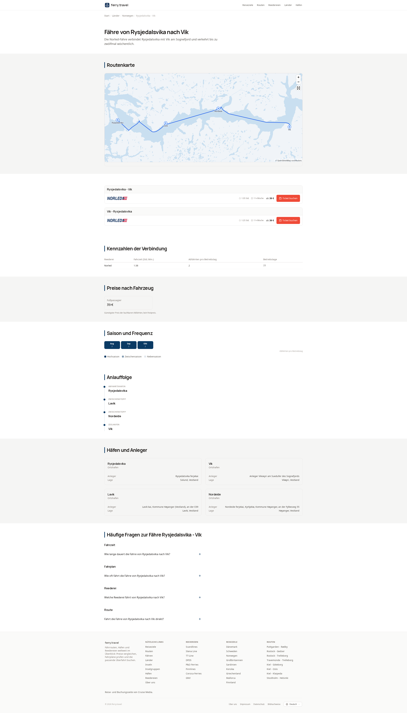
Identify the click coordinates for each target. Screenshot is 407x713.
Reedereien (274, 5)
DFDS (188, 660)
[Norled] (121, 198)
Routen (261, 5)
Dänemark (231, 646)
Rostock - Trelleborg (277, 655)
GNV (188, 677)
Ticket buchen (290, 198)
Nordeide (215, 494)
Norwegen (127, 15)
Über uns (150, 682)
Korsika (230, 669)
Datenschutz (259, 704)
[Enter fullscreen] (298, 88)
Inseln (148, 664)
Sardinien (231, 664)
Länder (288, 5)
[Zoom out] (298, 82)
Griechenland (233, 673)
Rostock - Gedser (276, 651)
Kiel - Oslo (272, 669)
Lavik (111, 494)
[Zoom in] (298, 77)
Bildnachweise (274, 704)
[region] (203, 117)
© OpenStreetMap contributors (288, 160)
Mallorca (230, 677)
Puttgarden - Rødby (277, 646)
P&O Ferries (192, 664)
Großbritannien (234, 660)
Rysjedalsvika (116, 464)
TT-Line (189, 655)
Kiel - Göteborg (275, 664)
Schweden (231, 651)
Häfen (299, 5)
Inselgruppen (152, 669)
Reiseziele (247, 5)
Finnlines (191, 669)
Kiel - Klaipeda (274, 673)
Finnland (231, 682)
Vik (210, 464)
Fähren (149, 655)
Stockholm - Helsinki (277, 677)
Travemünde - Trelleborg (280, 660)
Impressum (245, 704)
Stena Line (191, 651)
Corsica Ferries (194, 673)
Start (106, 15)
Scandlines (191, 646)
